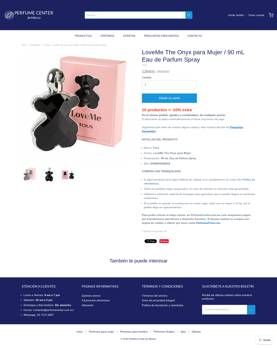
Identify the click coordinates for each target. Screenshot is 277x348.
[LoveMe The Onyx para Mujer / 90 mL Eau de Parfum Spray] (30, 174)
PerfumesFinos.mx (208, 222)
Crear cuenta (256, 15)
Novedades (35, 45)
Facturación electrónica (96, 300)
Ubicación (87, 305)
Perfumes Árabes (164, 331)
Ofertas (196, 331)
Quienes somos (91, 295)
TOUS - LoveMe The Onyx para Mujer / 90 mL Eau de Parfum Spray (75, 45)
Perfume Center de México (142, 339)
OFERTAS (129, 35)
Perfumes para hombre (134, 331)
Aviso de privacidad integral (158, 300)
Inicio (24, 45)
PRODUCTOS (83, 35)
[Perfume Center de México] (29, 15)
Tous (144, 64)
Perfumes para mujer (101, 331)
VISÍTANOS (107, 35)
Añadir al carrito (169, 98)
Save (165, 241)
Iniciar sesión (236, 15)
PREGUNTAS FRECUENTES (161, 35)
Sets (183, 331)
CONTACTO (194, 35)
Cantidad (146, 77)
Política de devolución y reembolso (162, 305)
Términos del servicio (154, 295)
